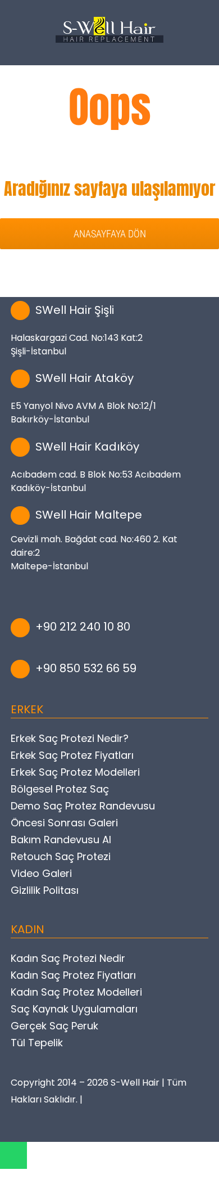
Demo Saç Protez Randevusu (83, 806)
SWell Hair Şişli (74, 310)
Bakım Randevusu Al (61, 839)
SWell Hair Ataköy (84, 378)
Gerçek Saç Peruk (54, 1026)
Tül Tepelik (37, 1043)
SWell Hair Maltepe (88, 515)
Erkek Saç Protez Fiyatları (72, 755)
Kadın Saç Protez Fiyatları (73, 975)
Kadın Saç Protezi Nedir (68, 958)
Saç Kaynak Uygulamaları (74, 1009)
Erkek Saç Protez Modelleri (75, 772)
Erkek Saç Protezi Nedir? (70, 738)
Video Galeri (41, 873)
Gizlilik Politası (45, 890)
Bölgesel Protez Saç (60, 789)
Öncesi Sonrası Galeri (64, 823)
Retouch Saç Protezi (61, 856)
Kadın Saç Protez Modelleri (76, 992)
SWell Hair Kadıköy (87, 446)
